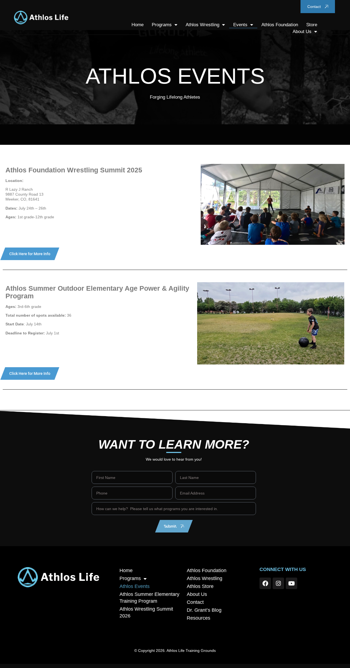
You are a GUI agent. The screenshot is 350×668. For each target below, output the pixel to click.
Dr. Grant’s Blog (204, 610)
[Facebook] (265, 583)
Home (138, 24)
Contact (195, 602)
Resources (198, 618)
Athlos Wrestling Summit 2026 (146, 612)
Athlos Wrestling (202, 24)
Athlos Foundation (279, 24)
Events (240, 24)
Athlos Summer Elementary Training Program (149, 598)
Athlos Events (134, 586)
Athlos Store (200, 586)
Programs (162, 24)
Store (311, 24)
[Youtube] (291, 583)
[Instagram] (278, 583)
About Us (302, 31)
